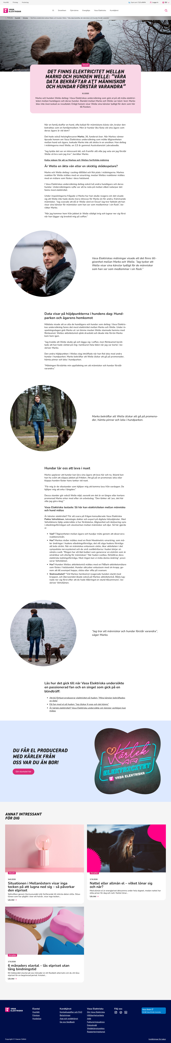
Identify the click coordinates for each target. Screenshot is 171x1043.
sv (166, 2)
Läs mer (11, 900)
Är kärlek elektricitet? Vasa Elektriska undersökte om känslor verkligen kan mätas (87, 709)
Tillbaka (10, 18)
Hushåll (17, 18)
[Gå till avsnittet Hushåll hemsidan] (12, 10)
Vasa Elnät (146, 1009)
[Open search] (166, 10)
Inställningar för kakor (157, 1039)
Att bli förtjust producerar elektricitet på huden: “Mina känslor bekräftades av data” (87, 699)
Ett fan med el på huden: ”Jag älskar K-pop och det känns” (79, 704)
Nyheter (25, 18)
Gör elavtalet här (23, 771)
